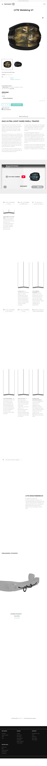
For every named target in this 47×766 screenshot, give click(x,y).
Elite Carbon (19, 735)
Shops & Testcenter (7, 109)
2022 (29, 718)
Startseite (4, 733)
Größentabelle (19, 742)
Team (3, 736)
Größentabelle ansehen (7, 85)
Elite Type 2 (19, 736)
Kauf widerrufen (5, 750)
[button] (42, 17)
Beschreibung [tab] (23, 116)
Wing (33, 735)
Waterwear (34, 736)
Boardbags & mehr (35, 733)
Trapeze (34, 718)
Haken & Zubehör (20, 741)
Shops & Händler (5, 735)
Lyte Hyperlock (20, 738)
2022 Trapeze (34, 739)
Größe (3, 96)
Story (3, 738)
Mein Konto (4, 747)
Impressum (4, 753)
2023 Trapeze (34, 738)
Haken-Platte (5, 87)
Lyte (31, 718)
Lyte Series (12, 88)
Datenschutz (4, 751)
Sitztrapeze (19, 739)
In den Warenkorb (17, 104)
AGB (3, 748)
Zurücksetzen (42, 100)
